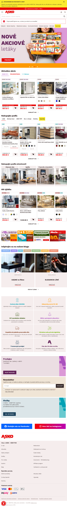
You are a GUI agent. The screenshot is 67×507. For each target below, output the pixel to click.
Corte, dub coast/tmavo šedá (46, 141)
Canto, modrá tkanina (8, 210)
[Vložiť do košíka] (15, 108)
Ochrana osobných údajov (24, 498)
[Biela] (47, 101)
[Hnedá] (59, 146)
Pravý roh (6, 146)
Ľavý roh (14, 146)
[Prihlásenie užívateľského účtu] (61, 12)
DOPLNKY (45, 250)
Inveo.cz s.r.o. (34, 502)
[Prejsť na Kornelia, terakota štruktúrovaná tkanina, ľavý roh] (10, 133)
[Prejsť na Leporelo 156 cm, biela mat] (28, 88)
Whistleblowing (34, 498)
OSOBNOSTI (53, 250)
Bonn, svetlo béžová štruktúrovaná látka (25, 211)
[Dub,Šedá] (24, 146)
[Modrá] (57, 101)
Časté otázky (37, 452)
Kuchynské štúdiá (33, 26)
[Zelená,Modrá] (29, 146)
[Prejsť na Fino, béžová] (45, 201)
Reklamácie (37, 445)
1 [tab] (29, 66)
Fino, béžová (42, 210)
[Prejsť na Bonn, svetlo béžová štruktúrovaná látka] (28, 201)
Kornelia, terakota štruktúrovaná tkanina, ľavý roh (9, 142)
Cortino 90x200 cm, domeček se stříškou (7, 97)
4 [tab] (37, 66)
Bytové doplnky (11, 26)
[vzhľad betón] (42, 101)
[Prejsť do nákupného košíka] (65, 12)
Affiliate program (38, 463)
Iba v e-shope (27, 118)
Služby (3, 456)
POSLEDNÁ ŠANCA (15, 74)
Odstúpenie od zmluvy (40, 449)
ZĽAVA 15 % (5, 74)
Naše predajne (5, 452)
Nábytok (3, 26)
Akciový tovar (10, 118)
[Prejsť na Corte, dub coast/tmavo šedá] (45, 133)
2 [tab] (32, 66)
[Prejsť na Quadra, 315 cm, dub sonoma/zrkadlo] (28, 133)
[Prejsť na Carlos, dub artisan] (45, 88)
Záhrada (51, 26)
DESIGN (14, 250)
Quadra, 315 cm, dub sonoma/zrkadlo (25, 142)
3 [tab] (35, 66)
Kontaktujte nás (38, 456)
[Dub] (39, 101)
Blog (2, 467)
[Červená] (57, 146)
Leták (3, 118)
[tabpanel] (33, 48)
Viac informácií (9, 391)
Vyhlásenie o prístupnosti (40, 467)
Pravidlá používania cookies (45, 498)
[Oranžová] (26, 146)
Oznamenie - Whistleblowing (41, 460)
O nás (2, 445)
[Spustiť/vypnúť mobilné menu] (2, 12)
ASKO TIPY (19, 118)
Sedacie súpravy (43, 26)
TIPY (20, 250)
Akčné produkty (5, 473)
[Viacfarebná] (11, 214)
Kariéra (3, 463)
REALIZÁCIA (36, 250)
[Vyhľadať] (65, 16)
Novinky (35, 118)
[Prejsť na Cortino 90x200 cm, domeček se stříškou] (10, 88)
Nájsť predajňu (10, 372)
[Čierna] (59, 101)
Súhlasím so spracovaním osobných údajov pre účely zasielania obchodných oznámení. (30, 389)
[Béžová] (50, 101)
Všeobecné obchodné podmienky (9, 498)
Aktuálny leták (37, 473)
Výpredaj (57, 26)
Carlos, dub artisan (43, 96)
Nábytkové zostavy (22, 26)
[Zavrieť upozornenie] (64, 2)
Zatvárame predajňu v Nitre (34, 8)
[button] (4, 503)
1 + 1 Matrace (25, 74)
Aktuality (3, 449)
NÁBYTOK (27, 250)
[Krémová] (65, 146)
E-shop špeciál (5, 477)
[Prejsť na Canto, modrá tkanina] (10, 201)
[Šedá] (32, 146)
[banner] (9, 236)
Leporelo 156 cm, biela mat (27, 96)
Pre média (4, 460)
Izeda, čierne (59, 210)
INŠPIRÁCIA (6, 250)
